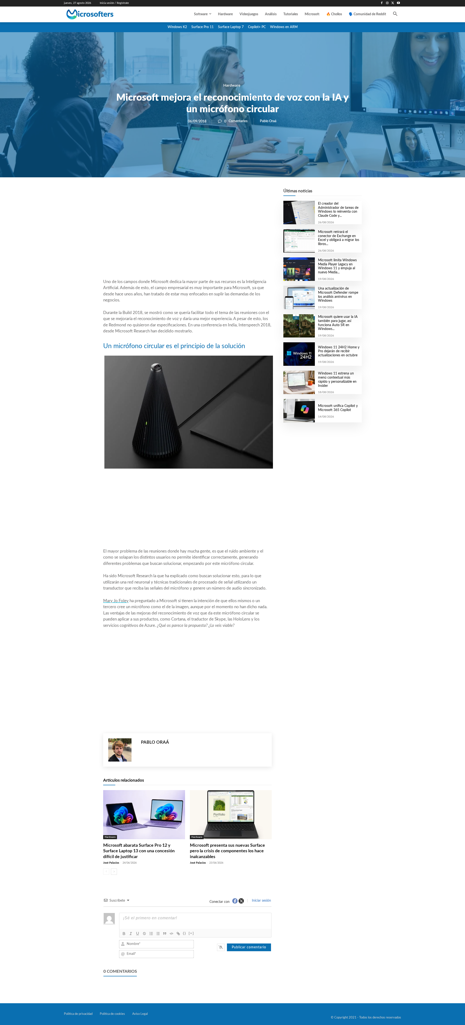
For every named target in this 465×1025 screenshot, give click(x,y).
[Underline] (137, 933)
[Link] (178, 933)
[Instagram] (387, 3)
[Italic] (130, 933)
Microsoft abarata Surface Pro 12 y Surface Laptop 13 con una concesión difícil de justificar (139, 851)
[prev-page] (106, 871)
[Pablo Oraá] (122, 750)
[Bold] (124, 933)
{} (184, 933)
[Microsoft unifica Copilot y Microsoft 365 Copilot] (299, 410)
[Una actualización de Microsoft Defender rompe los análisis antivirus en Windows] (299, 297)
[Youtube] (398, 3)
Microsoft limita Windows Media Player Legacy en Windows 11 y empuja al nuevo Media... (337, 266)
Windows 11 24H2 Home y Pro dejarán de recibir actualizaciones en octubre (338, 351)
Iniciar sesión (261, 900)
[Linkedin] (215, 194)
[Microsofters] (101, 14)
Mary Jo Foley (116, 601)
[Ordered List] (151, 933)
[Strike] (144, 933)
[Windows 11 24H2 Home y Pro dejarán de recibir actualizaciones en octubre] (299, 354)
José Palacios (111, 862)
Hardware (231, 85)
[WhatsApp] (204, 194)
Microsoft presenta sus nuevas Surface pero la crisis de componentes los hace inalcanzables (227, 851)
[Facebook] (382, 3)
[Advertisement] (187, 240)
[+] (191, 933)
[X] (392, 3)
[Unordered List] (158, 933)
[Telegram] (226, 194)
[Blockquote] (164, 933)
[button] (395, 14)
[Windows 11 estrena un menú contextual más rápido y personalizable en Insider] (299, 382)
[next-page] (114, 871)
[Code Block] (171, 933)
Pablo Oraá (268, 121)
